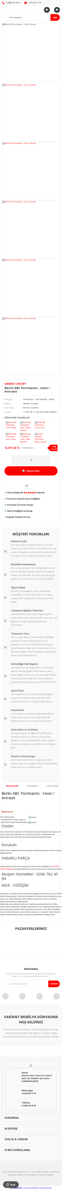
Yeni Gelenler (41, 399)
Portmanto (28, 399)
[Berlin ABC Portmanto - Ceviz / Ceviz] (41, 424)
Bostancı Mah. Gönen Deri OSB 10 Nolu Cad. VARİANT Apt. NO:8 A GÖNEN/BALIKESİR (37, 1078)
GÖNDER (54, 984)
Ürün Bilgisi (12, 786)
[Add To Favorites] (35, 485)
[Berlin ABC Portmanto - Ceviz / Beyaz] (12, 424)
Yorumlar (32, 786)
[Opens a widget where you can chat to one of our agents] (11, 1185)
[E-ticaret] (30, 1188)
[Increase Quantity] (53, 460)
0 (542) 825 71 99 (29, 1093)
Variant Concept (15, 383)
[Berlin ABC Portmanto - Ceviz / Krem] (12, 436)
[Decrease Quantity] (8, 460)
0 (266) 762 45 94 (29, 1105)
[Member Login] (47, 10)
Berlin (51, 399)
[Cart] (57, 10)
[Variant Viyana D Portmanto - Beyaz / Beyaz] (41, 437)
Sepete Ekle (33, 470)
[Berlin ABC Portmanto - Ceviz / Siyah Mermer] (27, 437)
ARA (55, 17)
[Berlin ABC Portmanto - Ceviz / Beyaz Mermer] (27, 425)
